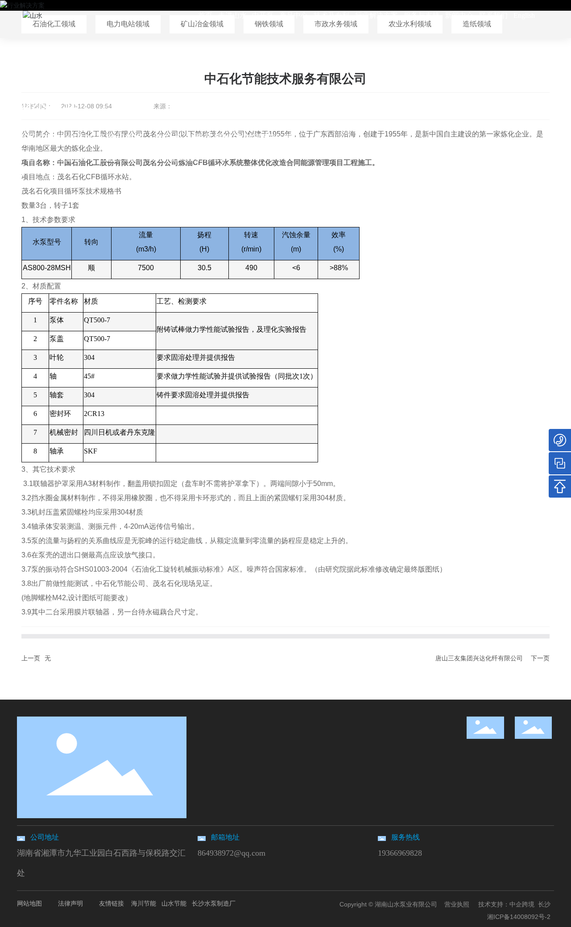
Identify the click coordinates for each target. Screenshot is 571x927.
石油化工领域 (117, 158)
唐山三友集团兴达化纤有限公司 (479, 658)
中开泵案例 (63, 158)
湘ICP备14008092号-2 (518, 916)
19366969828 (400, 853)
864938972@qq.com (231, 853)
